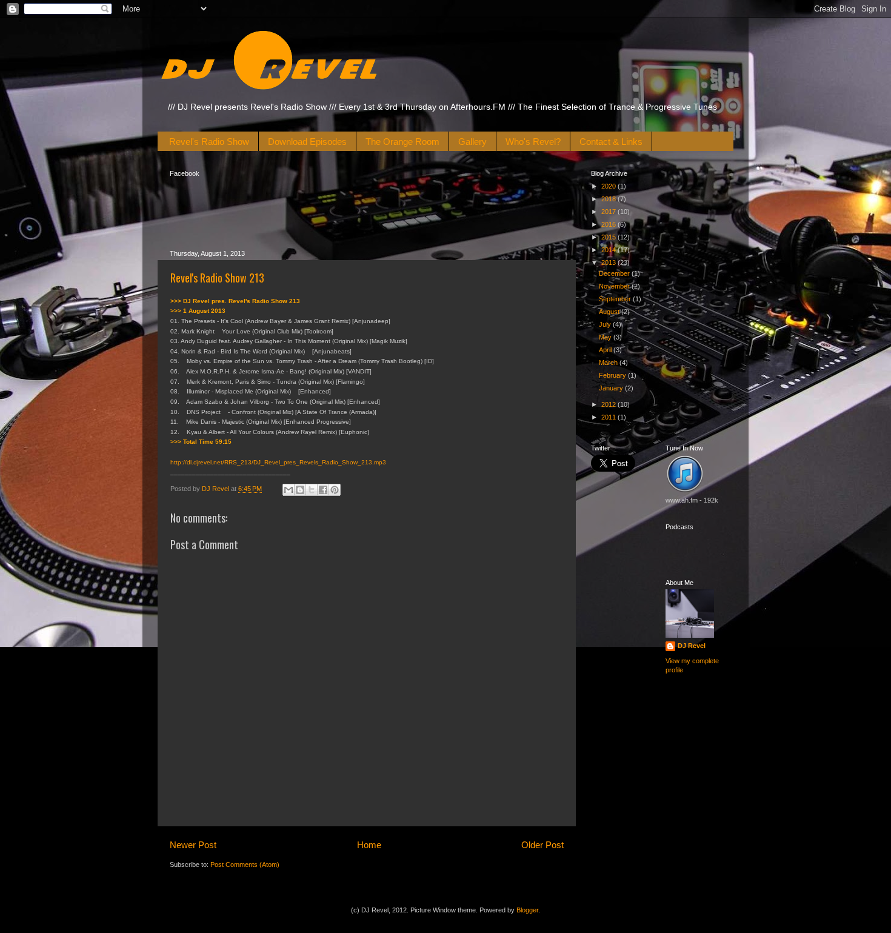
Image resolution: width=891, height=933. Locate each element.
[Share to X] (311, 490)
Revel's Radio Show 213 (217, 278)
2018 (609, 198)
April (606, 349)
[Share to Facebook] (323, 490)
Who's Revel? (533, 141)
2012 (609, 404)
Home (369, 845)
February (613, 375)
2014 (609, 249)
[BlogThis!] (300, 490)
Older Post (542, 845)
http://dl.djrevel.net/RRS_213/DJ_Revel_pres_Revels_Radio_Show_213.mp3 (278, 462)
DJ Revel (692, 645)
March (609, 362)
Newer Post (193, 845)
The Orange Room (402, 141)
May (606, 337)
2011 (609, 417)
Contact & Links (610, 141)
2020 (609, 186)
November (615, 286)
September (616, 299)
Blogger (527, 910)
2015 (609, 237)
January (612, 388)
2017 (609, 211)
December (615, 273)
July (606, 324)
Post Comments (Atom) (244, 864)
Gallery (472, 141)
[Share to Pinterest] (335, 490)
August (610, 311)
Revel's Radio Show (209, 141)
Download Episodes (307, 141)
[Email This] (288, 490)
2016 (609, 224)
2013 (609, 262)
